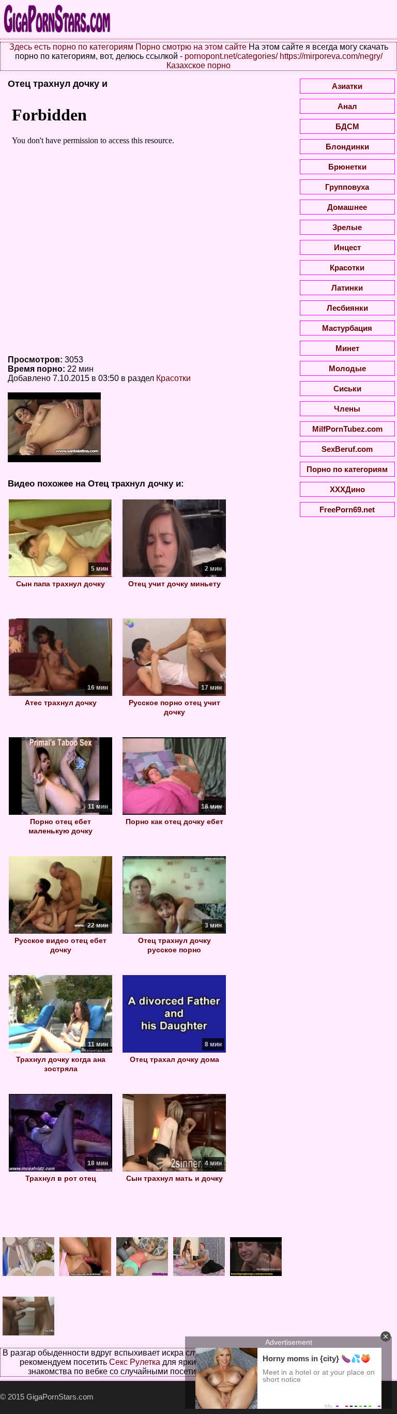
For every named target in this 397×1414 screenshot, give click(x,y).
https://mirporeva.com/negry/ (331, 56)
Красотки (173, 378)
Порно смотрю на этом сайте (191, 46)
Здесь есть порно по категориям (71, 46)
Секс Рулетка (134, 1362)
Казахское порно (198, 65)
